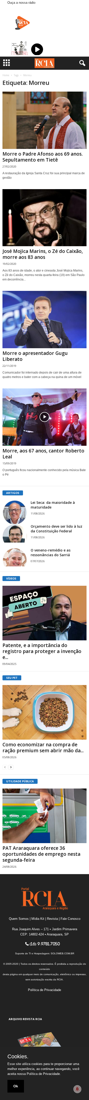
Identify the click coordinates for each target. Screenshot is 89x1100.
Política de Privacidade (44, 990)
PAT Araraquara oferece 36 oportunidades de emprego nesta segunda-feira (41, 854)
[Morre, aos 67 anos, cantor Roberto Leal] (44, 417)
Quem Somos (19, 919)
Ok (15, 1086)
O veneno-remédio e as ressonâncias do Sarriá (50, 552)
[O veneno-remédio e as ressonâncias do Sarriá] (14, 557)
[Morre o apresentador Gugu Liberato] (44, 319)
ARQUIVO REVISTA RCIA (25, 1019)
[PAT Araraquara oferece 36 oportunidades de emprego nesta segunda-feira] (44, 816)
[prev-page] (4, 767)
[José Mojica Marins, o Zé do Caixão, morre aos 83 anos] (44, 217)
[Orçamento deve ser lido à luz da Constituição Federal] (14, 533)
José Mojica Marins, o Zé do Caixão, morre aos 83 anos (42, 254)
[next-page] (10, 767)
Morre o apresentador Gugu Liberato (35, 356)
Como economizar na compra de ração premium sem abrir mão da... (43, 747)
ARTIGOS (12, 493)
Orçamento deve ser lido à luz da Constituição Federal (56, 528)
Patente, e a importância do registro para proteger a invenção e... (41, 651)
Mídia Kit (37, 919)
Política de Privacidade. (44, 1074)
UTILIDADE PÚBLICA (20, 781)
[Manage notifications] (77, 1089)
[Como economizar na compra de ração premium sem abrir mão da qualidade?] (44, 712)
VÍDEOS (11, 578)
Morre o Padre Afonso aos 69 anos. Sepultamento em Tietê (42, 157)
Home (5, 75)
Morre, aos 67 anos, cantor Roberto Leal (43, 453)
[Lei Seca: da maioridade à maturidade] (14, 512)
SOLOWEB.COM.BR (62, 953)
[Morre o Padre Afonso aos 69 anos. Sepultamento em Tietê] (44, 120)
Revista (52, 919)
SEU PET (12, 678)
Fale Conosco (70, 919)
